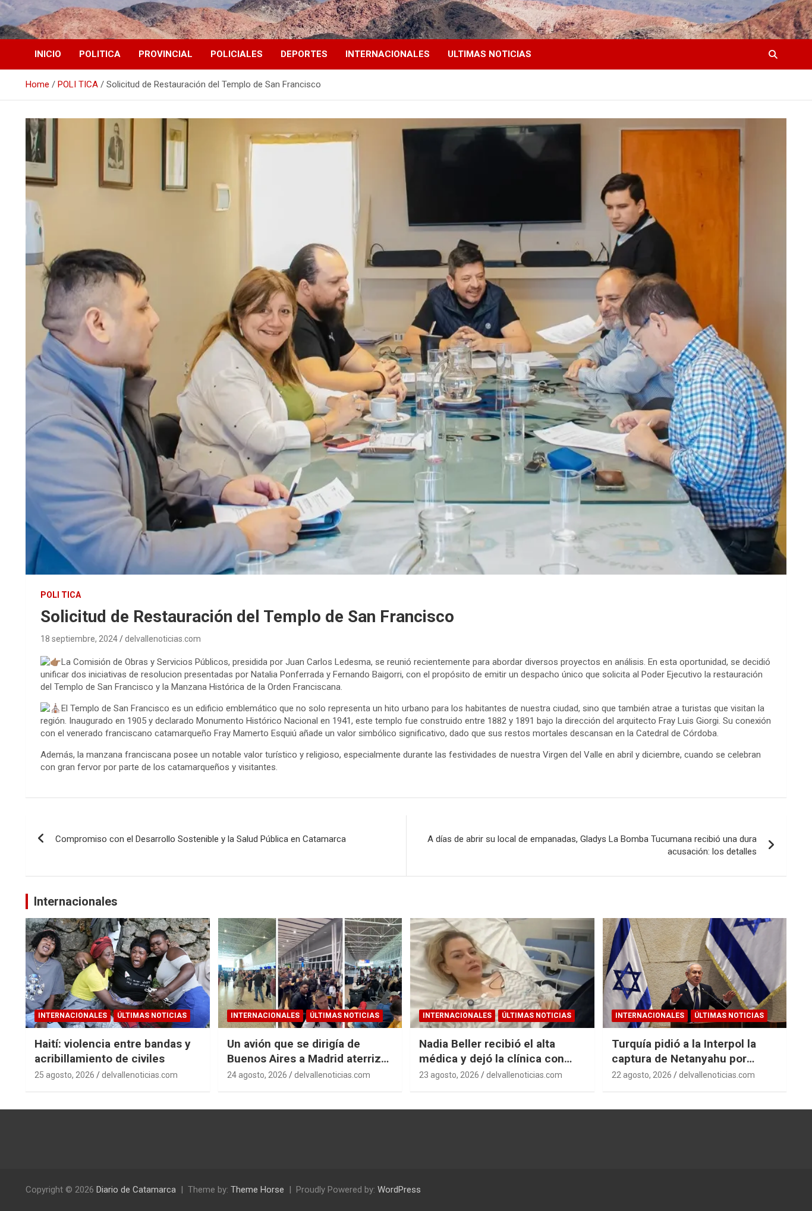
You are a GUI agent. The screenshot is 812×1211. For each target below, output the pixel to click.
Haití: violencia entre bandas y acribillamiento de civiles (112, 1051)
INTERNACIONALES (387, 54)
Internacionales (76, 901)
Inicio (47, 54)
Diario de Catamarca (136, 1189)
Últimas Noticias (152, 1015)
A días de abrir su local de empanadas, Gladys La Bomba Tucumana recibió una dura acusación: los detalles (592, 845)
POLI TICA (60, 595)
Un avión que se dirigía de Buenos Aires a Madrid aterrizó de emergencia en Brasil (307, 1058)
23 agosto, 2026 (449, 1075)
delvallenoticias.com (163, 639)
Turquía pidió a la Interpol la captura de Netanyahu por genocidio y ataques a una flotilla (684, 1066)
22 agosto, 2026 (642, 1075)
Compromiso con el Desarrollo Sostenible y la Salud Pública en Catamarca (200, 839)
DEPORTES (304, 54)
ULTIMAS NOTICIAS (489, 54)
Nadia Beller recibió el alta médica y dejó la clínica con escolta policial (491, 1058)
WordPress (399, 1189)
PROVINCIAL (166, 54)
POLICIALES (236, 54)
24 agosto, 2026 (257, 1075)
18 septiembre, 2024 (79, 639)
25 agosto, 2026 (64, 1075)
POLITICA (100, 54)
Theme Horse (257, 1189)
